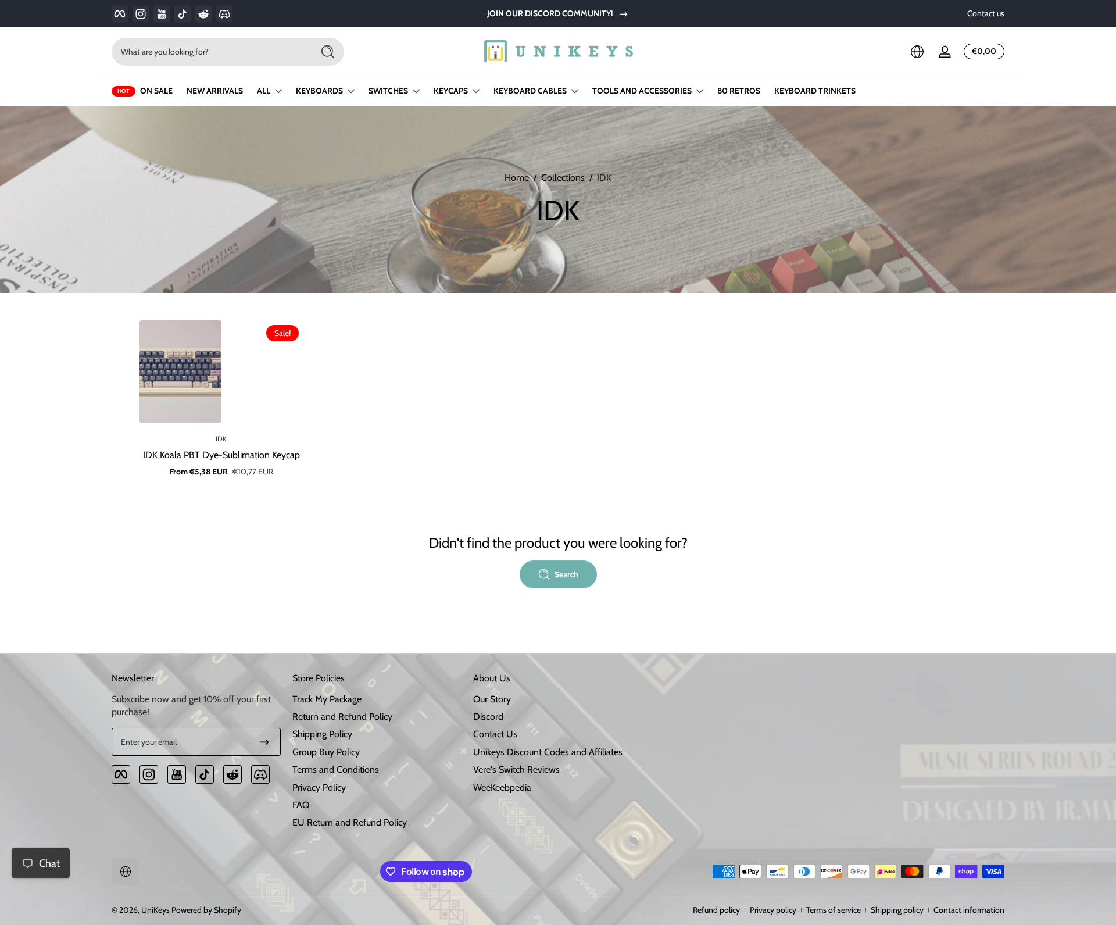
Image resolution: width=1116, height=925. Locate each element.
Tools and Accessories (642, 90)
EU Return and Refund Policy (349, 822)
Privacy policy (773, 910)
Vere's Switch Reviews (516, 769)
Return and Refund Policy (342, 716)
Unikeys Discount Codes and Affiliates (548, 752)
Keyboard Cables (530, 90)
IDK (604, 177)
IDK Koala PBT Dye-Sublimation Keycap (221, 454)
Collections (563, 177)
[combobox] (209, 52)
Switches (388, 90)
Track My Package (327, 699)
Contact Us (495, 734)
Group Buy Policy (326, 752)
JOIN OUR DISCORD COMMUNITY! (550, 13)
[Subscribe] (264, 742)
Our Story (492, 699)
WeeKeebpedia (502, 787)
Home (517, 177)
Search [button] (566, 574)
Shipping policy (897, 910)
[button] (917, 51)
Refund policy (716, 910)
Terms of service (833, 910)
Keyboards (319, 90)
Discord (488, 716)
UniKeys (155, 910)
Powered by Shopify (206, 910)
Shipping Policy (322, 734)
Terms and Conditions (335, 769)
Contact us (985, 13)
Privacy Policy (319, 787)
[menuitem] (377, 699)
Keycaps (451, 90)
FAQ (300, 804)
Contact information (968, 910)
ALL (263, 90)
